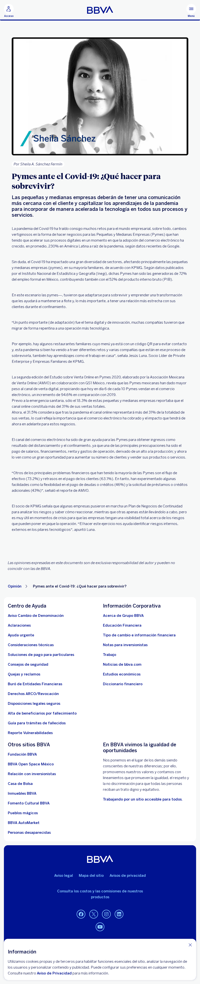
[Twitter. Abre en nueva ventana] (93, 914)
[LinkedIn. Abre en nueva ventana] (119, 914)
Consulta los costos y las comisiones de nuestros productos (100, 894)
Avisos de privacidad (128, 875)
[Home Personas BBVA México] (100, 10)
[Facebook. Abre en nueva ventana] (81, 914)
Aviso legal (63, 875)
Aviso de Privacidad (54, 973)
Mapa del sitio (91, 875)
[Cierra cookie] (190, 945)
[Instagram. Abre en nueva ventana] (106, 914)
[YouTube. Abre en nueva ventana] (100, 927)
